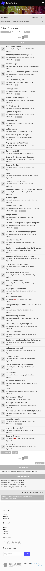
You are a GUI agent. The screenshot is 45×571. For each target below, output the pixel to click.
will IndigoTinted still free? (16, 381)
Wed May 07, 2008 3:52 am (27, 413)
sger (14, 153)
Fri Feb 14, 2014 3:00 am (25, 137)
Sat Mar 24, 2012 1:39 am (26, 167)
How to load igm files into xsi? (17, 264)
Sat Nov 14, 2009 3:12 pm (28, 250)
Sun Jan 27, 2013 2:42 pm (26, 145)
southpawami (17, 176)
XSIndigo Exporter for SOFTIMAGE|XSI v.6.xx (23, 411)
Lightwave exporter (13, 112)
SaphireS (16, 275)
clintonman (16, 234)
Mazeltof (15, 498)
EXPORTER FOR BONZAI (16, 181)
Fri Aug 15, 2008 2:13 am (26, 375)
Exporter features (13, 436)
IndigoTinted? (11, 215)
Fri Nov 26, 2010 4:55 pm (25, 217)
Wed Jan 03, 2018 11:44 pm (26, 108)
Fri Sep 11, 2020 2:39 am (26, 82)
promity (15, 114)
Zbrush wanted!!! (12, 151)
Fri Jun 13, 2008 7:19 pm (24, 399)
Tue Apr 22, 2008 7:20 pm (25, 430)
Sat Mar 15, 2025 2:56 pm (28, 49)
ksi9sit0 (15, 145)
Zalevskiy (16, 49)
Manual (5, 527)
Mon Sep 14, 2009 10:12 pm (28, 275)
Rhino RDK (10, 444)
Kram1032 (16, 326)
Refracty (15, 192)
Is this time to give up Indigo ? (17, 135)
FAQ (4, 529)
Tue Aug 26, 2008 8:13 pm (27, 359)
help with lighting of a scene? (17, 272)
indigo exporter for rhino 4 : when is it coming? (24, 189)
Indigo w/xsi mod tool (14, 348)
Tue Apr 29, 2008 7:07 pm (27, 421)
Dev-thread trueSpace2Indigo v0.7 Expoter (22, 223)
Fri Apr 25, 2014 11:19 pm (25, 131)
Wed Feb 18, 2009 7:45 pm (30, 318)
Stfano (15, 91)
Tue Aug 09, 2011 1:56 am (27, 192)
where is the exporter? (14, 428)
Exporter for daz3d (13, 165)
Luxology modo (12, 89)
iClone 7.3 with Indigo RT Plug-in (19, 98)
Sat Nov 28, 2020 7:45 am (26, 74)
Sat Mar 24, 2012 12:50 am (30, 176)
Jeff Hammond (17, 258)
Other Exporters (9, 28)
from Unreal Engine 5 (14, 46)
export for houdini (13, 419)
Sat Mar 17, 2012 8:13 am (26, 184)
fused (14, 299)
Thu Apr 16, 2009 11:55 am (25, 310)
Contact (5, 533)
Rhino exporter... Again (15, 80)
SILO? (8, 173)
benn (14, 267)
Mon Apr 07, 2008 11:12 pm (26, 438)
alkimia (15, 283)
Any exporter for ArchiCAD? (17, 143)
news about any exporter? (16, 316)
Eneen (15, 108)
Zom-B (15, 167)
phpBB (10, 496)
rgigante (15, 351)
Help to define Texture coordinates (19, 364)
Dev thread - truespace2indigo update (21, 232)
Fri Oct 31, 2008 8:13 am (28, 342)
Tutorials (5, 531)
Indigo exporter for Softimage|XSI (19, 55)
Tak (14, 399)
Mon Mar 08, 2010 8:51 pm (27, 242)
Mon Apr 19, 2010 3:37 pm (29, 234)
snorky (15, 74)
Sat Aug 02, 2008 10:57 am (29, 391)
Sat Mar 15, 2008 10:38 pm (27, 447)
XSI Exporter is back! (14, 297)
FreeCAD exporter (13, 106)
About (5, 515)
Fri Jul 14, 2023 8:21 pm (27, 57)
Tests (8, 389)
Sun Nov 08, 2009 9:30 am (31, 258)
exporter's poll (11, 197)
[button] (27, 36)
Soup (14, 217)
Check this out (11, 121)
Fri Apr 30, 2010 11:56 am (27, 225)
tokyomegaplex (17, 66)
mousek (15, 242)
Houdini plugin (11, 64)
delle (14, 367)
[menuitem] (5, 17)
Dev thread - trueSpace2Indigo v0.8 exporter (23, 340)
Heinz (15, 159)
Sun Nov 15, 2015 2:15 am (26, 114)
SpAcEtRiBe (16, 318)
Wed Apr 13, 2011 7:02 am (31, 208)
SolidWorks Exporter (14, 206)
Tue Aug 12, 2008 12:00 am (29, 383)
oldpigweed (16, 200)
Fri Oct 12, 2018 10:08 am (26, 100)
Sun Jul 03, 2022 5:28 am (31, 66)
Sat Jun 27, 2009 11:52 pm (28, 291)
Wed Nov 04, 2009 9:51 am (25, 267)
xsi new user (11, 372)
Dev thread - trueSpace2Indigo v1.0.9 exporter (24, 248)
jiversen (15, 421)
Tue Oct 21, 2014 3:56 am (25, 123)
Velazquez (16, 405)
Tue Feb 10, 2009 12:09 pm (29, 326)
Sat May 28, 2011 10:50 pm (29, 200)
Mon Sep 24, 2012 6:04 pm (25, 153)
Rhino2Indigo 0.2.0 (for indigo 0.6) (19, 324)
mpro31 (15, 82)
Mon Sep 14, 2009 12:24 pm (27, 283)
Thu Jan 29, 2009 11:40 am (28, 334)
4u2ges (15, 100)
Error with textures (13, 356)
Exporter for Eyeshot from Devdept (19, 157)
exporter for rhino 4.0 (14, 240)
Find (27, 554)
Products (5, 516)
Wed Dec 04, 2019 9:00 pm (26, 91)
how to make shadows (14, 280)
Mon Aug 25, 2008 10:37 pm (26, 367)
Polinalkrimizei (17, 208)
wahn (14, 131)
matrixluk (16, 334)
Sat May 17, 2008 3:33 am (28, 405)
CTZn (14, 123)
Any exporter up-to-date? (16, 288)
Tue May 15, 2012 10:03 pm (26, 159)
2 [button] (24, 37)
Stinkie (15, 184)
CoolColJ (16, 225)
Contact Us (6, 518)
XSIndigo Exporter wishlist (16, 403)
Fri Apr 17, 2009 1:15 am (25, 299)
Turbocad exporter (13, 332)
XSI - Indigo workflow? (14, 397)
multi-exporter (11, 129)
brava (15, 430)
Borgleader (16, 383)
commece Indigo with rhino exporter (20, 256)
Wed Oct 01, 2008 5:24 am (27, 351)
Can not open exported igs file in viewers (22, 72)
